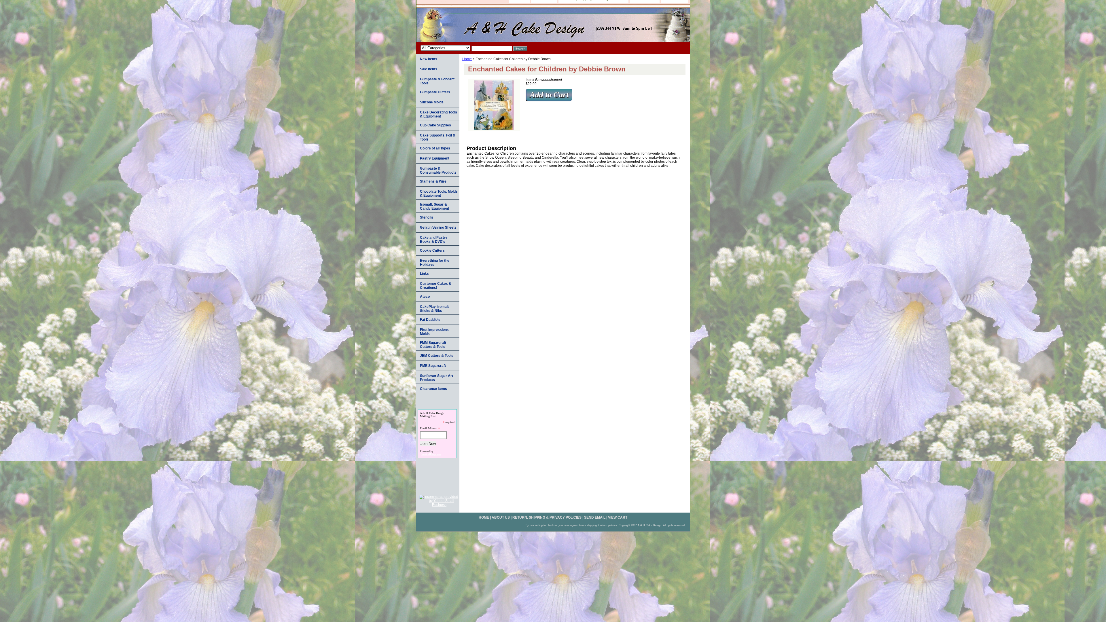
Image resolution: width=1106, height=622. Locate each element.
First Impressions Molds (434, 332)
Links (424, 274)
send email (594, 517)
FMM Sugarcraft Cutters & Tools (433, 345)
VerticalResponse (431, 454)
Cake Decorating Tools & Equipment (438, 114)
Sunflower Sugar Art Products (436, 378)
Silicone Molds (432, 102)
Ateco (425, 297)
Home (467, 59)
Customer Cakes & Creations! (435, 286)
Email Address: (429, 428)
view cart (617, 517)
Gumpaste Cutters (435, 92)
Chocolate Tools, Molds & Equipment (439, 193)
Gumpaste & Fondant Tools (437, 81)
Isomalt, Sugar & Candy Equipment (434, 206)
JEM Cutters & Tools (436, 356)
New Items (428, 59)
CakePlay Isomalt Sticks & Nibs (434, 309)
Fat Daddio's (430, 320)
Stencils (426, 217)
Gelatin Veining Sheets (438, 227)
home (484, 517)
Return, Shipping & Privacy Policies (547, 517)
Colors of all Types (435, 148)
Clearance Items (433, 389)
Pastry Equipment (434, 158)
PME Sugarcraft (433, 366)
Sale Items (428, 69)
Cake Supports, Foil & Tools (437, 137)
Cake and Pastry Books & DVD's (433, 240)
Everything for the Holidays (434, 263)
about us (501, 517)
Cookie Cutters (432, 251)
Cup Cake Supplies (435, 125)
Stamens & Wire (433, 181)
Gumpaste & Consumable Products (438, 170)
